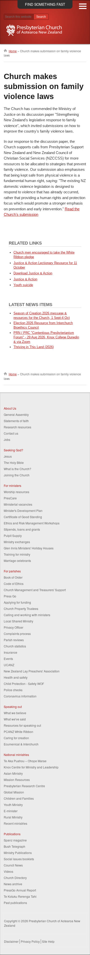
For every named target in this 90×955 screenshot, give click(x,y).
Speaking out (13, 706)
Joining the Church (17, 475)
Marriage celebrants (17, 560)
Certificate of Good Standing (23, 517)
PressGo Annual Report (20, 890)
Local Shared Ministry (18, 621)
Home (13, 51)
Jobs (7, 439)
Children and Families (19, 798)
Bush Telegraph (14, 846)
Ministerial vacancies (18, 504)
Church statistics (15, 646)
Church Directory (15, 877)
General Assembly (16, 414)
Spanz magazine (15, 840)
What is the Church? (17, 469)
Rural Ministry (13, 817)
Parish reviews (14, 640)
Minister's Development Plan (23, 510)
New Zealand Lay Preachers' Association (32, 671)
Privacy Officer (13, 627)
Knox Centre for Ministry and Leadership (31, 767)
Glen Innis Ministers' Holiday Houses (29, 548)
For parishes (12, 571)
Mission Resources (17, 779)
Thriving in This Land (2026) (34, 347)
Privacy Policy (30, 941)
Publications (12, 834)
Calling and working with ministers (27, 615)
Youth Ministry (13, 804)
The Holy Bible (14, 462)
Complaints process (17, 633)
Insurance (10, 652)
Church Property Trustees (21, 608)
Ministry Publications (18, 852)
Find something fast (45, 4)
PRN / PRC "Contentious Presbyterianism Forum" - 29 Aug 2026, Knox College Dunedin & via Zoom (46, 337)
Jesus (8, 456)
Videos (8, 871)
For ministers (12, 485)
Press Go (10, 596)
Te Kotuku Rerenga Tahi (20, 896)
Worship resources (16, 492)
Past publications (15, 902)
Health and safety (16, 677)
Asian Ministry (13, 773)
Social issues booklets (19, 859)
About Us (10, 408)
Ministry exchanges (17, 542)
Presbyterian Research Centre (24, 786)
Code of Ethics (14, 583)
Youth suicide (23, 285)
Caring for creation (16, 738)
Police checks (13, 690)
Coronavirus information (20, 696)
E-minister (11, 811)
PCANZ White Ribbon (18, 731)
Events (8, 658)
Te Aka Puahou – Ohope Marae (25, 761)
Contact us (11, 433)
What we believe (15, 713)
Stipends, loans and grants (22, 529)
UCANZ (9, 665)
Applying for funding (17, 602)
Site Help (48, 941)
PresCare (10, 498)
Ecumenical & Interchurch (21, 744)
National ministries (16, 754)
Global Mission (14, 792)
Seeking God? (13, 450)
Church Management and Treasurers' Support (35, 590)
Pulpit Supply (13, 535)
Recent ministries (15, 823)
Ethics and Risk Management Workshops (32, 523)
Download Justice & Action (33, 273)
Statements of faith (16, 421)
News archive (13, 884)
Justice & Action (25, 279)
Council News (13, 865)
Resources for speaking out (22, 725)
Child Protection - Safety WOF (24, 683)
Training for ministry (17, 554)
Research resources (17, 427)
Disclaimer (11, 941)
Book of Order (13, 577)
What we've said (15, 719)
